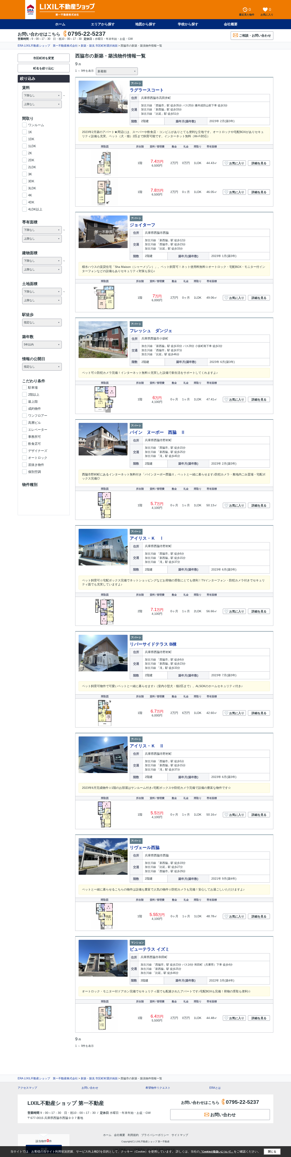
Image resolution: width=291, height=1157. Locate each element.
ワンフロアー (37, 415)
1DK (31, 139)
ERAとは (215, 1087)
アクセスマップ (27, 1087)
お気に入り (236, 163)
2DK (31, 160)
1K (30, 132)
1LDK (32, 146)
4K (30, 195)
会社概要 (231, 24)
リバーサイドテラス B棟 (153, 644)
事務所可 (34, 436)
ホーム (60, 24)
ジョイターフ (142, 225)
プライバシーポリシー (155, 1135)
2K (30, 153)
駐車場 (33, 387)
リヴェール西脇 (145, 847)
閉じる (272, 1151)
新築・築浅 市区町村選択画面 (99, 45)
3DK (31, 181)
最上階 (33, 401)
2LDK (32, 167)
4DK (31, 202)
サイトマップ (179, 1135)
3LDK (32, 188)
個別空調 (34, 472)
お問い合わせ (90, 1087)
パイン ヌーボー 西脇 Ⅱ (157, 432)
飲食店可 (34, 443)
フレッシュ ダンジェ (151, 330)
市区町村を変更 (43, 58)
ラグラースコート (147, 90)
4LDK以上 (35, 209)
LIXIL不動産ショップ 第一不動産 (65, 1103)
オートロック (37, 457)
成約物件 (34, 408)
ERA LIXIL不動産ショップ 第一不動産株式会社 (48, 45)
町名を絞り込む (43, 68)
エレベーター (37, 429)
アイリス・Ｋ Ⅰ (147, 538)
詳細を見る (259, 163)
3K (30, 174)
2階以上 (33, 394)
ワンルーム (36, 125)
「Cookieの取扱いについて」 (217, 1151)
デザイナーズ (37, 450)
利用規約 (133, 1135)
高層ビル (34, 422)
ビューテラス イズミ (149, 949)
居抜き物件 (36, 465)
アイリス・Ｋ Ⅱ (147, 745)
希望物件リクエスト (158, 1087)
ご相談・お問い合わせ (255, 35)
